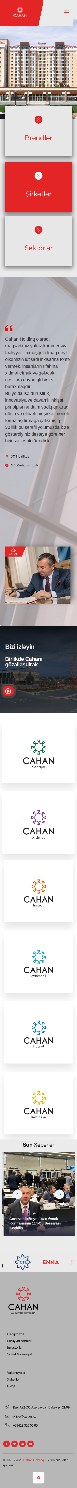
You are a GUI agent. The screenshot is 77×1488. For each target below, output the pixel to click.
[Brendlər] (38, 120)
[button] (18, 1194)
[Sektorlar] (38, 230)
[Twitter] (14, 1444)
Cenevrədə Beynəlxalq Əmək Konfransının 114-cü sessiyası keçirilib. (33, 1223)
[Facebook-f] (6, 1444)
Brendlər (38, 137)
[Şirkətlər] (38, 176)
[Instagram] (30, 1444)
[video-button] (8, 691)
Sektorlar (38, 248)
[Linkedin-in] (22, 1444)
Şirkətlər (38, 194)
